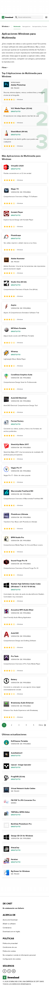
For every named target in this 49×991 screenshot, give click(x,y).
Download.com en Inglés (11, 932)
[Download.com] (7, 17)
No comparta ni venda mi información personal (19, 955)
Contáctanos (7, 928)
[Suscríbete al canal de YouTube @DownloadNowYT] (13, 971)
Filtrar (4, 67)
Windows (5, 26)
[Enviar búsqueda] (16, 17)
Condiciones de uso (10, 947)
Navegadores (26, 26)
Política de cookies (9, 951)
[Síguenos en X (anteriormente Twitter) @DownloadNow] (9, 971)
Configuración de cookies (12, 959)
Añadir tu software (9, 924)
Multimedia (17, 26)
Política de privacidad (10, 943)
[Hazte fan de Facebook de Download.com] (4, 971)
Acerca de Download (10, 920)
